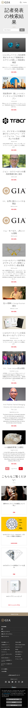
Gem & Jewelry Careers (20, 644)
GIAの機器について (5, 642)
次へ (21, 468)
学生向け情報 (18, 642)
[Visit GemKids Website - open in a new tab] (14, 687)
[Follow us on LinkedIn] (9, 682)
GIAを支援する (18, 654)
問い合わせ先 (18, 656)
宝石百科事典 (3, 626)
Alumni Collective (4, 657)
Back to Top (14, 614)
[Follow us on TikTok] (22, 682)
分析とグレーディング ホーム (6, 633)
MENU (25, 2)
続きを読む (14, 72)
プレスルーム (4, 651)
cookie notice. (6, 693)
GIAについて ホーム (5, 636)
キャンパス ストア (5, 647)
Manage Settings (14, 699)
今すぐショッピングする (14, 605)
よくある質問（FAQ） (5, 649)
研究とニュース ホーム (5, 631)
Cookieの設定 (3, 671)
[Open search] (21, 2)
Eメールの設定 (4, 669)
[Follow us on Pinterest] (19, 682)
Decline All (14, 705)
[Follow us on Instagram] (15, 682)
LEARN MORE (14, 543)
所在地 (16, 649)
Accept (14, 702)
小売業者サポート (5, 644)
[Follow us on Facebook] (5, 682)
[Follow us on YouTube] (12, 682)
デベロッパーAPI (18, 659)
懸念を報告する (18, 651)
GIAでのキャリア (18, 647)
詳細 (14, 512)
